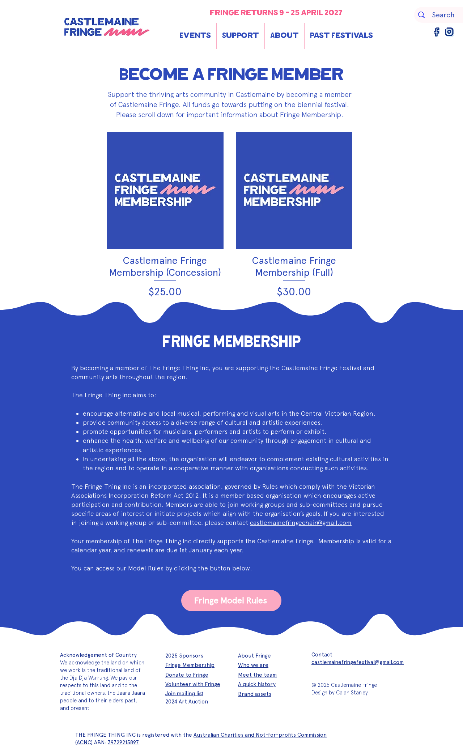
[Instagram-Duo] (449, 32)
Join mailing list (184, 693)
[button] (195, 36)
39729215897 (123, 742)
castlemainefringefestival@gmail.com (357, 662)
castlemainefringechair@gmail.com (301, 522)
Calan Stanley (352, 692)
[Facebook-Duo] (437, 32)
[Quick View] (165, 190)
